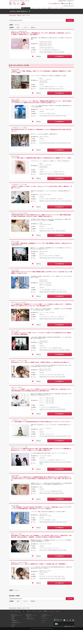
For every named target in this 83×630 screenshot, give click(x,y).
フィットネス (51, 611)
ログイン (72, 3)
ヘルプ (43, 622)
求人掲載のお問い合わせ (62, 0)
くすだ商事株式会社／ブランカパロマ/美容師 (19, 127)
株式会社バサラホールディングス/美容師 (18, 302)
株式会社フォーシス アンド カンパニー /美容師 (19, 446)
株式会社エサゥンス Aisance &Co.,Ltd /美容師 (19, 213)
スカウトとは (44, 620)
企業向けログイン (70, 0)
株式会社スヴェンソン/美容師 (16, 387)
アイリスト (34, 611)
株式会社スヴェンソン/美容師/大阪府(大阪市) (19, 31)
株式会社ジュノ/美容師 (15, 99)
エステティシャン (17, 611)
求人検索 (51, 3)
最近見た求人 (58, 3)
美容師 (23, 611)
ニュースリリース (44, 618)
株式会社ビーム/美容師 (15, 241)
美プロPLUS (44, 616)
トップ (11, 611)
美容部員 (45, 611)
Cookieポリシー (14, 624)
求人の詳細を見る (59, 56)
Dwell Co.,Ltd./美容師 (15, 505)
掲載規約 (12, 618)
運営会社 (12, 626)
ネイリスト (40, 611)
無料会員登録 (65, 3)
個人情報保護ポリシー (15, 620)
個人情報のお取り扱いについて (16, 622)
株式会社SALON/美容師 (15, 69)
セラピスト (28, 611)
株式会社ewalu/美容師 (15, 475)
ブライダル (57, 611)
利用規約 (12, 616)
